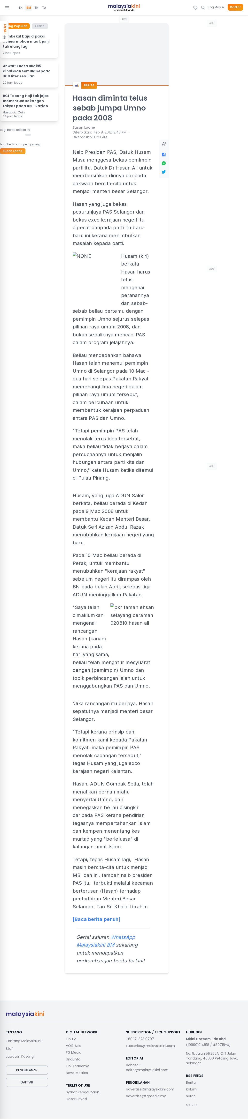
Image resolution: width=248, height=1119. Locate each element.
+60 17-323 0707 (140, 1039)
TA (44, 8)
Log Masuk (216, 7)
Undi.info (73, 1059)
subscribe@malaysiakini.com (150, 1045)
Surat (190, 1096)
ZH (36, 8)
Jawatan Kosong (20, 1056)
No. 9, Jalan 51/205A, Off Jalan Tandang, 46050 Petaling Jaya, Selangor (212, 1058)
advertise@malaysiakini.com (150, 1089)
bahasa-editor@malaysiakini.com (147, 1067)
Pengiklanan (27, 1070)
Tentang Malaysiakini (23, 1040)
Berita (191, 1082)
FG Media (73, 1052)
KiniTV (71, 1039)
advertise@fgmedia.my (146, 1096)
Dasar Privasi (76, 1099)
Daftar (235, 7)
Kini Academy (77, 1066)
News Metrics (77, 1072)
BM (28, 8)
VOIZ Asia (73, 1045)
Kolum (191, 1089)
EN (21, 8)
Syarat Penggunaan (82, 1092)
